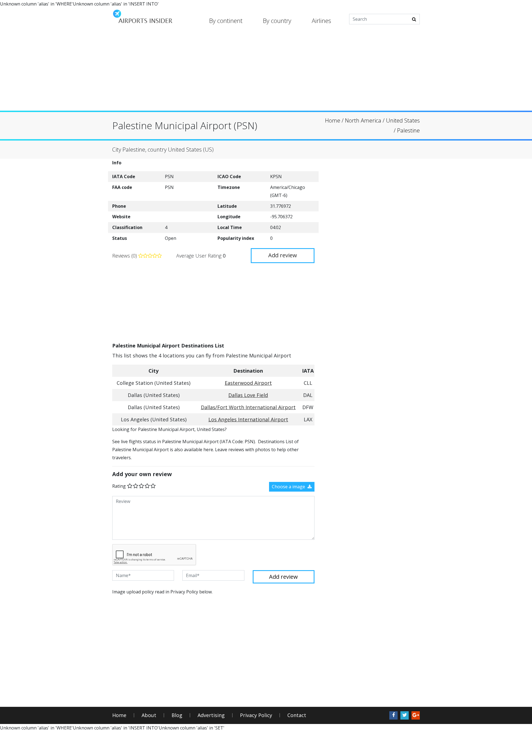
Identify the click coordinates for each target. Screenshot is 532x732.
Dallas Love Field (248, 395)
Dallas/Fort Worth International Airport (248, 407)
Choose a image (289, 487)
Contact (296, 715)
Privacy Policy (256, 715)
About (149, 715)
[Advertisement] (266, 72)
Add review (282, 255)
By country (277, 20)
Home (119, 715)
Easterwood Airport (248, 383)
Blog (177, 715)
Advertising (211, 715)
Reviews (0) (125, 255)
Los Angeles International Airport (248, 419)
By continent (225, 20)
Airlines (321, 20)
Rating (119, 486)
